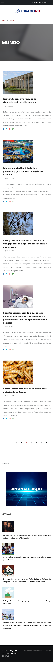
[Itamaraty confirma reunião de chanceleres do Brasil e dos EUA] (3, 129)
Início (4, 20)
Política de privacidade (33, 651)
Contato (48, 651)
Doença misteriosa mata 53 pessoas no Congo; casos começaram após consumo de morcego (25, 244)
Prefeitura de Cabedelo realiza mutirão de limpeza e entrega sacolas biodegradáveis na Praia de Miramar (27, 625)
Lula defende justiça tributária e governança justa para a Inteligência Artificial (23, 171)
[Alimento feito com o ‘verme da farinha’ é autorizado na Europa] (3, 419)
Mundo (11, 20)
